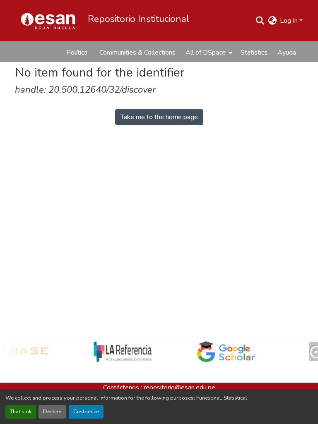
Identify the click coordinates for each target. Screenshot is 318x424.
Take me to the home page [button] (159, 117)
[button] (48, 20)
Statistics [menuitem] (254, 52)
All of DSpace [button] (206, 52)
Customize (86, 411)
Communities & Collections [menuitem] (137, 52)
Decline (52, 411)
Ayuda (286, 52)
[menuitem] (208, 52)
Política (76, 52)
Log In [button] (289, 20)
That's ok (20, 411)
